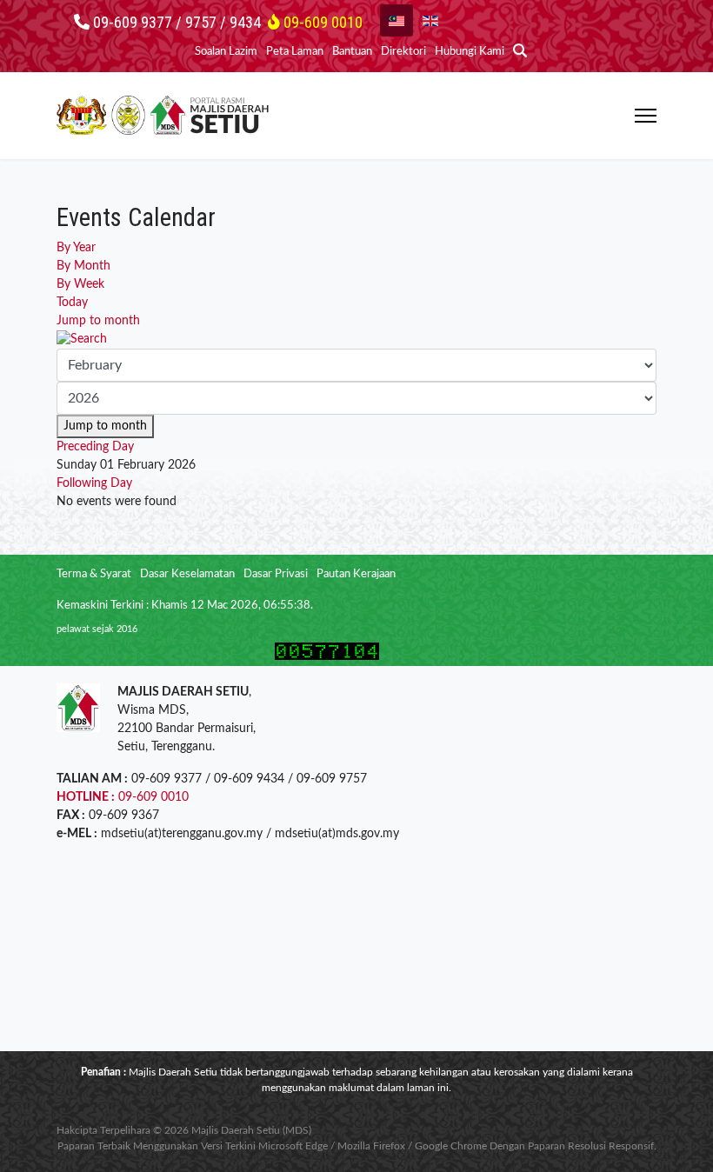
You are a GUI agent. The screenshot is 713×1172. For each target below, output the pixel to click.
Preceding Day (95, 447)
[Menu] (645, 116)
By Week (80, 284)
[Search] (356, 339)
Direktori (403, 51)
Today (72, 302)
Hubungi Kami (469, 51)
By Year (76, 248)
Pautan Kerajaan (356, 574)
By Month (83, 266)
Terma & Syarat (94, 574)
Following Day (94, 483)
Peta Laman (294, 51)
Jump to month (98, 321)
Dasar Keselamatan (187, 574)
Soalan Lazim (226, 51)
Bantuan (352, 51)
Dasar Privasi (275, 574)
